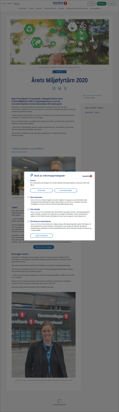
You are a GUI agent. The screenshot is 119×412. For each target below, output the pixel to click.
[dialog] (59, 206)
